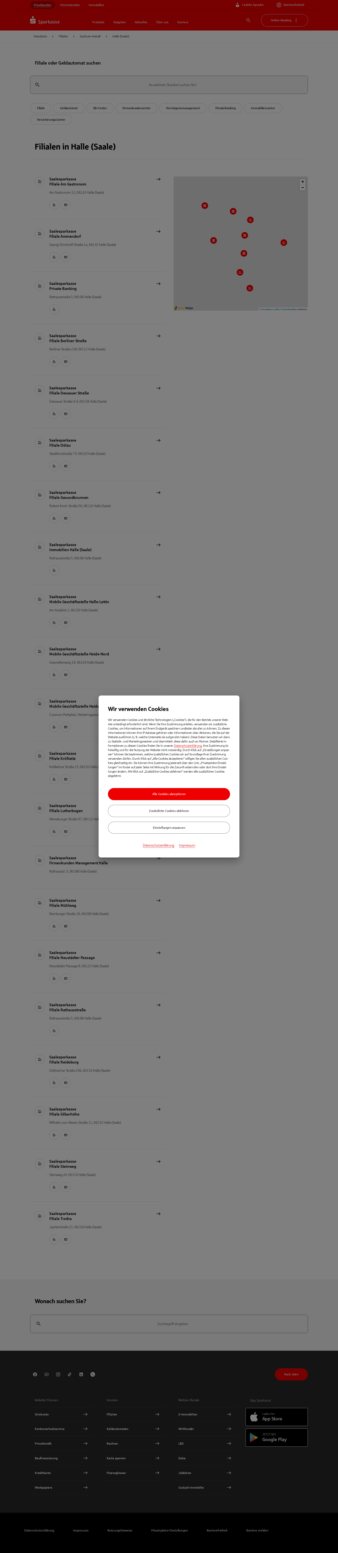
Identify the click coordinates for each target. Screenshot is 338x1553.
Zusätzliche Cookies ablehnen (169, 810)
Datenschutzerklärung (188, 745)
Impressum (187, 845)
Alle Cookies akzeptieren (169, 794)
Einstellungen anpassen (169, 827)
